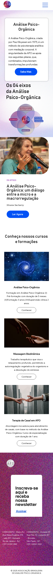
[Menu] (45, 5)
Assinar (21, 511)
